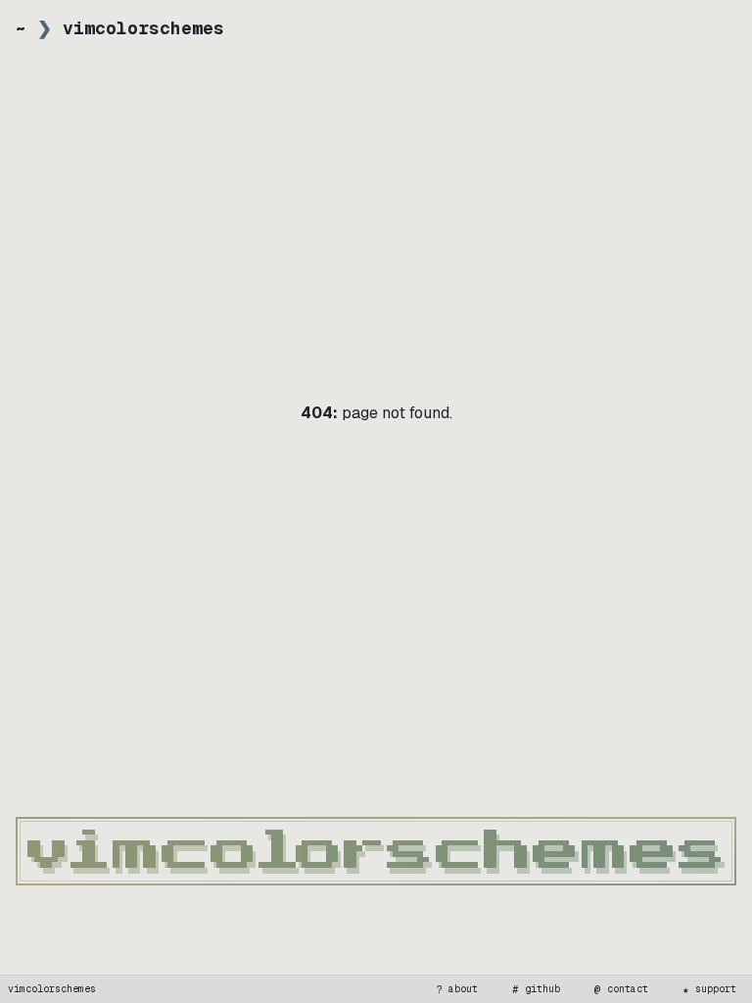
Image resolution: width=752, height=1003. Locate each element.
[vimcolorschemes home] (376, 851)
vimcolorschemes (52, 988)
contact (621, 989)
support (709, 989)
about (457, 989)
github (536, 989)
